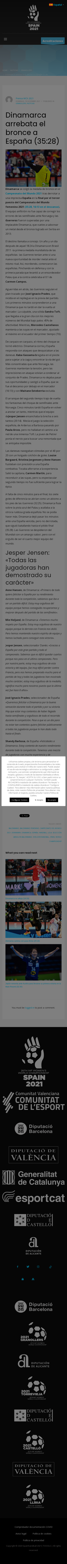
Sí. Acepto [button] (39, 800)
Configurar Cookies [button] (19, 800)
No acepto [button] (52, 800)
